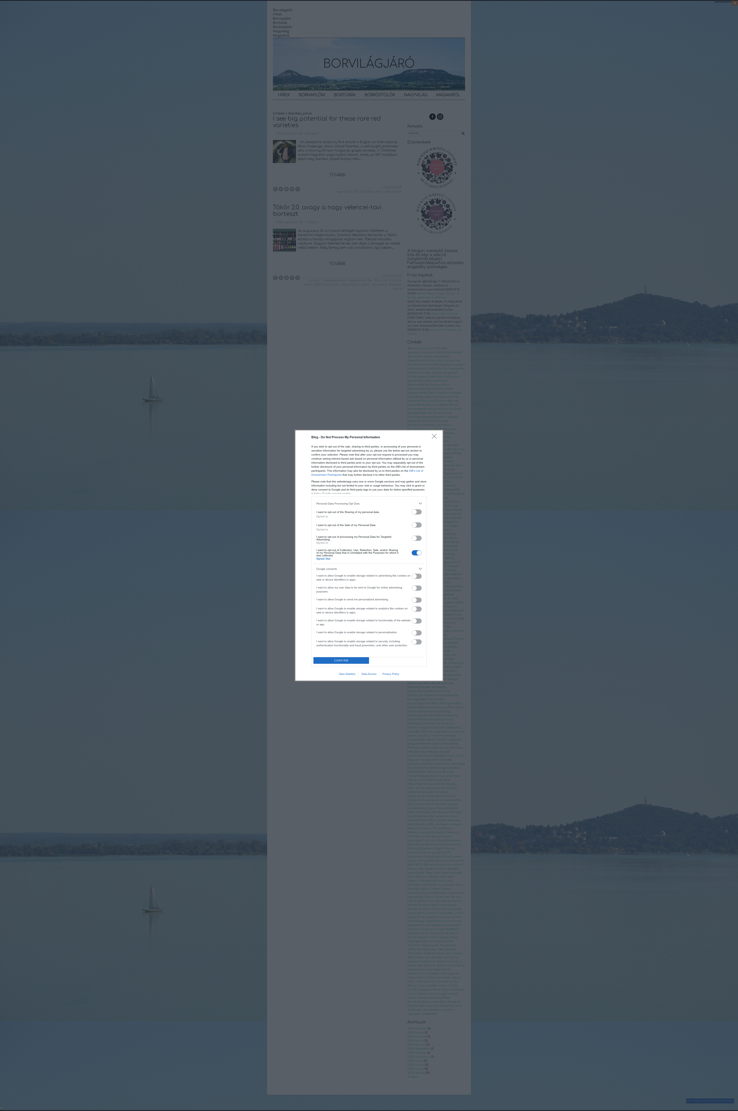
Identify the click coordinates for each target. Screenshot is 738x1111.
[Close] (435, 437)
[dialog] (369, 555)
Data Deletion (347, 673)
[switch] (417, 511)
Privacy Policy (390, 673)
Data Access (369, 673)
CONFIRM (341, 660)
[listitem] (369, 503)
